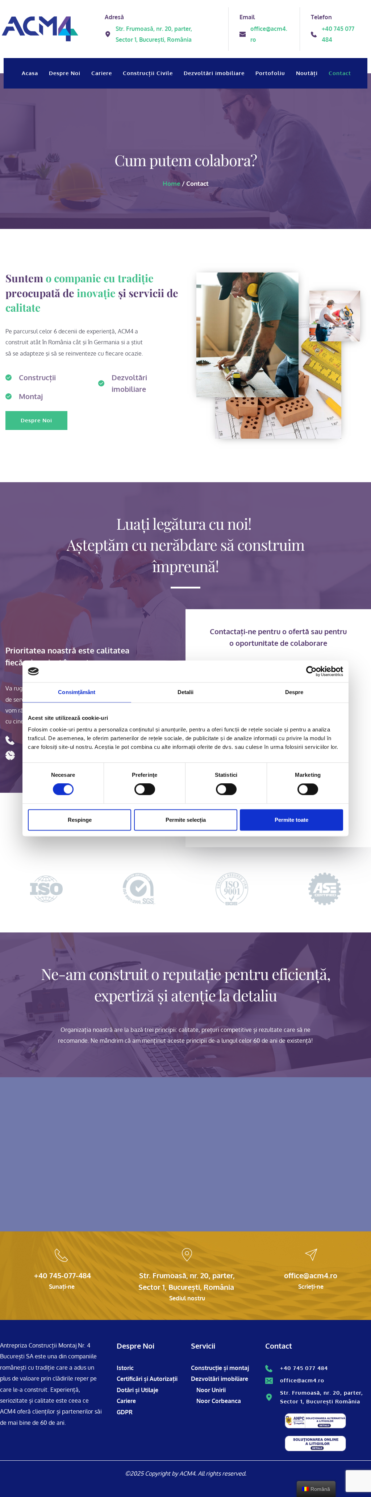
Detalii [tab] (186, 692)
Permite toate (291, 820)
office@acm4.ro (302, 1380)
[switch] (144, 789)
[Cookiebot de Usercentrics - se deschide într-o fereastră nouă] (311, 671)
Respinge (80, 820)
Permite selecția (186, 820)
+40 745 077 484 (304, 1368)
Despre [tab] (294, 692)
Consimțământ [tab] (76, 692)
